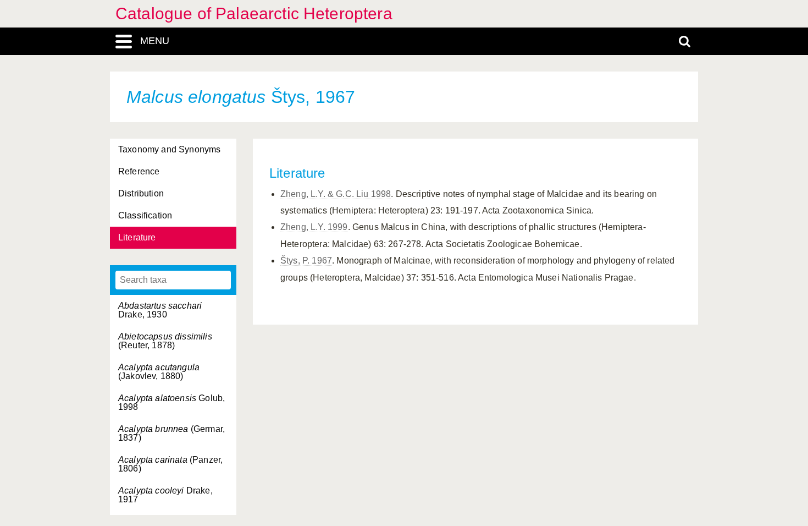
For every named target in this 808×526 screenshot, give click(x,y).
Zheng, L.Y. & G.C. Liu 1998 (335, 194)
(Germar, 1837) (171, 433)
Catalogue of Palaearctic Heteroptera (253, 13)
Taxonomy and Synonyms (169, 149)
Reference (138, 171)
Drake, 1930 (160, 310)
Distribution (141, 193)
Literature (137, 237)
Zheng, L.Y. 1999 (314, 227)
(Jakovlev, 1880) (159, 372)
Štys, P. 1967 (306, 260)
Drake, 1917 (165, 495)
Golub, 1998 (171, 402)
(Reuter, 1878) (165, 341)
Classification (145, 215)
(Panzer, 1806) (170, 464)
